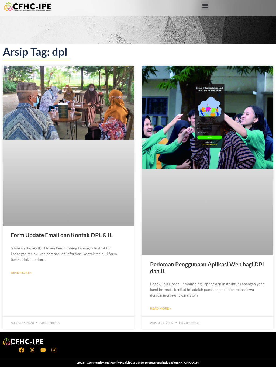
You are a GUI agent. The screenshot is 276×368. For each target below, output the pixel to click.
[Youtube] (43, 350)
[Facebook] (21, 350)
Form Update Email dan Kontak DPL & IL (62, 234)
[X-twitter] (32, 350)
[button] (205, 5)
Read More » (21, 272)
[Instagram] (54, 350)
